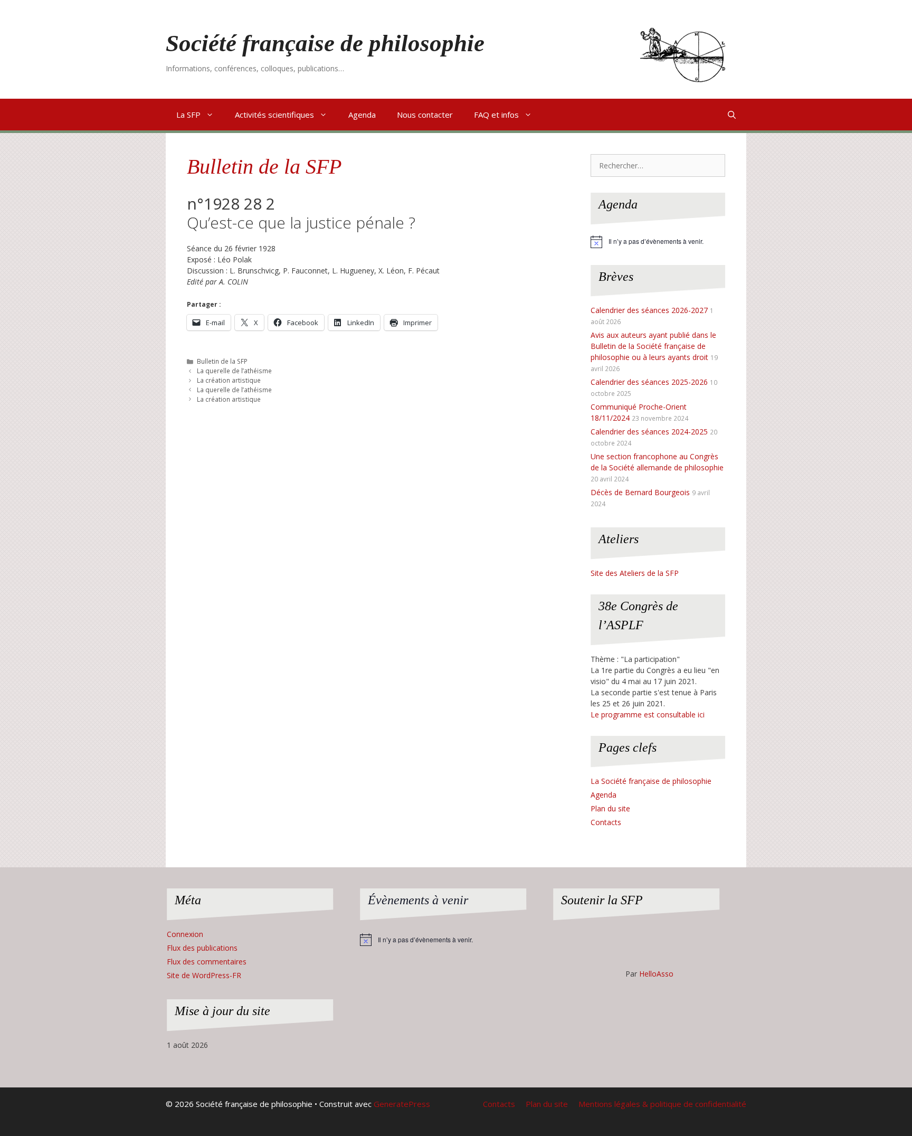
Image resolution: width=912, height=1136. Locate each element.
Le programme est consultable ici (648, 714)
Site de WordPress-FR (204, 975)
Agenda (362, 114)
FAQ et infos (496, 114)
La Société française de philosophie (651, 781)
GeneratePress (402, 1104)
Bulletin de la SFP (264, 166)
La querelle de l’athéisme (234, 370)
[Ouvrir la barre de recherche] (731, 114)
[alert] (658, 241)
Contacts (606, 822)
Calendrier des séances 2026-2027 (649, 310)
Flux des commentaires (206, 962)
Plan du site (610, 808)
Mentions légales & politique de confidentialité (662, 1104)
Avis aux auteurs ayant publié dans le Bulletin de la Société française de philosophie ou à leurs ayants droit (653, 346)
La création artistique (229, 380)
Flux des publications (202, 948)
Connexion (185, 934)
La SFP (188, 114)
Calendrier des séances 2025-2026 (649, 382)
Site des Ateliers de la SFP (635, 573)
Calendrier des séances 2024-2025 (649, 432)
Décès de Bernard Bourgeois (640, 492)
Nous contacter (425, 114)
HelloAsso (656, 974)
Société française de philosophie (325, 43)
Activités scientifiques (274, 114)
